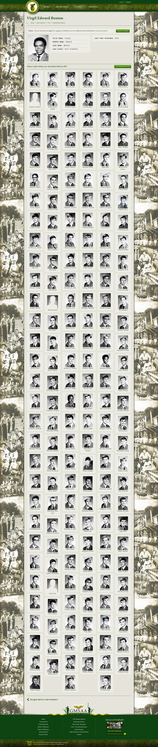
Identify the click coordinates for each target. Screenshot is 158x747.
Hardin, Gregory (105, 308)
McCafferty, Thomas (88, 450)
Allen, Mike (105, 87)
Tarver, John (35, 630)
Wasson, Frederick (123, 652)
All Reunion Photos (79, 722)
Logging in (58, 31)
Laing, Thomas (123, 390)
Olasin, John (70, 489)
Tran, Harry (88, 632)
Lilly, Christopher (105, 408)
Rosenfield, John (35, 529)
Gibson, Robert (105, 288)
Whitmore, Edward (105, 670)
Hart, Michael (123, 310)
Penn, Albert (52, 491)
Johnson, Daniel (88, 368)
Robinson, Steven (88, 511)
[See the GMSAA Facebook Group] (115, 725)
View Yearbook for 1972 (123, 66)
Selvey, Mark (70, 549)
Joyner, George (35, 388)
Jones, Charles (52, 370)
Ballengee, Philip (105, 107)
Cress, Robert (105, 227)
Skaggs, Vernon (35, 569)
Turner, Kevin (35, 650)
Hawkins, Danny (35, 328)
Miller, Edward (105, 469)
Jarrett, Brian (35, 368)
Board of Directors (43, 727)
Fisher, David (87, 268)
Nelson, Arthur (123, 471)
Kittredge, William (52, 390)
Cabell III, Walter (35, 187)
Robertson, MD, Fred (52, 512)
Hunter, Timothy (52, 350)
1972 (49, 23)
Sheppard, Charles (88, 551)
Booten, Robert (53, 129)
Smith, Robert (87, 571)
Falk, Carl (35, 268)
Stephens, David (87, 591)
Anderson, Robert (35, 107)
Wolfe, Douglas (35, 690)
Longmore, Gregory (52, 410)
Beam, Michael (70, 127)
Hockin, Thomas (123, 330)
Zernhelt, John (105, 690)
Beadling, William (35, 127)
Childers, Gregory (105, 207)
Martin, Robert (70, 449)
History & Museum (43, 729)
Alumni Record (43, 732)
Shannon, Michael (105, 549)
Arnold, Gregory (70, 107)
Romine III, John (123, 511)
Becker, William (88, 127)
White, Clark (70, 670)
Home (32, 23)
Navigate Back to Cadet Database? (44, 699)
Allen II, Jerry (122, 87)
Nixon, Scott (35, 489)
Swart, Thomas (88, 611)
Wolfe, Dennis (52, 674)
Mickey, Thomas (70, 469)
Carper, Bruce (123, 189)
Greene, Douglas (123, 290)
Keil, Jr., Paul (88, 388)
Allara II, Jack (70, 87)
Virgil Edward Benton (58, 23)
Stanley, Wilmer (105, 589)
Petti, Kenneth (123, 491)
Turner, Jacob (52, 634)
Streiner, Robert (70, 609)
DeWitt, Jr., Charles (35, 248)
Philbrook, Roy (35, 509)
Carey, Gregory (105, 187)
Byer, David (52, 169)
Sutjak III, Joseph (105, 609)
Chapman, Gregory (70, 207)
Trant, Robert (123, 632)
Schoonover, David (52, 533)
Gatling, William (87, 288)
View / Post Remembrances (79, 727)
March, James (123, 431)
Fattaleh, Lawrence (70, 268)
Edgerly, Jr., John (105, 248)
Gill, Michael (52, 290)
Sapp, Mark (123, 531)
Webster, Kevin (52, 654)
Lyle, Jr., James (88, 428)
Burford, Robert (35, 167)
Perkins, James (88, 491)
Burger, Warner (70, 167)
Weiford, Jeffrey (35, 670)
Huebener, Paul (88, 348)
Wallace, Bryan (88, 652)
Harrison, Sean (52, 310)
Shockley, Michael (52, 553)
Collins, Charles (35, 227)
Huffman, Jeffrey (105, 348)
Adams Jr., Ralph (52, 87)
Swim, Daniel (123, 611)
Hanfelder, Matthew (87, 308)
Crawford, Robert (88, 227)
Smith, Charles (105, 569)
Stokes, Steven (35, 609)
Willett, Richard (88, 672)
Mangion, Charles (105, 428)
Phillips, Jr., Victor (105, 509)
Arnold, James (87, 107)
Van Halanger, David (105, 650)
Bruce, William (123, 147)
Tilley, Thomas (105, 630)
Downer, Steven (87, 248)
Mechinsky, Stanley (123, 451)
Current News (43, 722)
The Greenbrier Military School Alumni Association (55, 742)
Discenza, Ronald (70, 248)
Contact (79, 734)
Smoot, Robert (123, 571)
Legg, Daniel (88, 408)
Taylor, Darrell (70, 630)
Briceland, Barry (70, 147)
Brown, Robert (105, 147)
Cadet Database (40, 23)
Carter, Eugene (35, 207)
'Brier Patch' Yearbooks (79, 724)
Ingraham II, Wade (123, 350)
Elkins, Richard (53, 250)
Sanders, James (105, 529)
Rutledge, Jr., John (70, 529)
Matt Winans (60, 744)
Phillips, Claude (70, 509)
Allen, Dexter (87, 87)
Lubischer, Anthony (35, 428)
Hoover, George (35, 348)
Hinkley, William (87, 328)
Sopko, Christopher (52, 573)
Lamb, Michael (35, 408)
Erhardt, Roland (123, 250)
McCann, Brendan (105, 449)
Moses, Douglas (88, 471)
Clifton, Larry (122, 209)
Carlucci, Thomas (52, 189)
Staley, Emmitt (35, 589)
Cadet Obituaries (43, 724)
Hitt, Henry (52, 330)
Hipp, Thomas (105, 328)
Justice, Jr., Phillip (70, 388)
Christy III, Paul (52, 209)
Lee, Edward (70, 408)
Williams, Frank (123, 672)
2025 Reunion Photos (79, 719)
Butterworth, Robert (123, 168)
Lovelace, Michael (123, 410)
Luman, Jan (70, 428)
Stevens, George (123, 591)
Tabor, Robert (52, 614)
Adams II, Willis (35, 87)
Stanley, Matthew (70, 589)
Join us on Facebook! (115, 719)
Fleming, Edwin (105, 268)
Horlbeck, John (70, 348)
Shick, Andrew (123, 551)
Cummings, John (122, 230)
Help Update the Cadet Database (79, 732)
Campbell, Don (70, 187)
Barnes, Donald (123, 107)
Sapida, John (88, 531)
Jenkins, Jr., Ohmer (70, 368)
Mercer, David (35, 469)
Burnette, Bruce (88, 167)
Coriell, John (70, 227)
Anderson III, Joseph (52, 108)
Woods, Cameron (70, 690)
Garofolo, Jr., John (70, 288)
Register (128, 2)
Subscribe (124, 734)
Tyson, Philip (70, 650)
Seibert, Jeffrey (35, 549)
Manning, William (53, 431)
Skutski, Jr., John (70, 569)
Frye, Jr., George (35, 288)
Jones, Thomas (123, 370)
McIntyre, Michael (53, 451)
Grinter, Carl (70, 308)
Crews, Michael (53, 230)
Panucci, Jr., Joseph (105, 489)
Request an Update (122, 31)
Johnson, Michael (105, 368)
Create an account (101, 31)
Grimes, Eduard (35, 308)
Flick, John (52, 270)
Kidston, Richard (105, 388)
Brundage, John (53, 149)
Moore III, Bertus (52, 471)
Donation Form (43, 734)
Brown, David (87, 147)
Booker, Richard (123, 127)
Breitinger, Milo (35, 147)
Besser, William (105, 127)
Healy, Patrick (70, 328)
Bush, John (105, 167)
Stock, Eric (52, 593)
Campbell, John (88, 187)
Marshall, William (35, 449)
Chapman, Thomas (88, 207)
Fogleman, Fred (123, 270)
